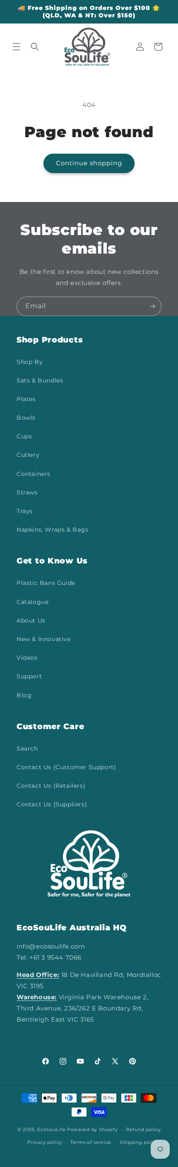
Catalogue (32, 602)
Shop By (30, 362)
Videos (27, 657)
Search (27, 748)
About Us (31, 620)
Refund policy (143, 1129)
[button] (16, 47)
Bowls (26, 417)
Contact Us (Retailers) (51, 785)
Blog (24, 695)
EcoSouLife (51, 1129)
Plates (26, 399)
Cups (24, 436)
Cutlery (28, 455)
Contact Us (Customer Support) (66, 767)
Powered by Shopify (92, 1129)
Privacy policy (44, 1142)
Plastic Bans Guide (46, 583)
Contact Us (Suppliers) (52, 804)
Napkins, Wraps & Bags (53, 529)
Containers (34, 474)
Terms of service (90, 1142)
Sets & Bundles (40, 380)
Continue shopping (89, 163)
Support (29, 676)
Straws (27, 492)
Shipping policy (139, 1142)
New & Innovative (44, 639)
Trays (25, 511)
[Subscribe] (152, 306)
